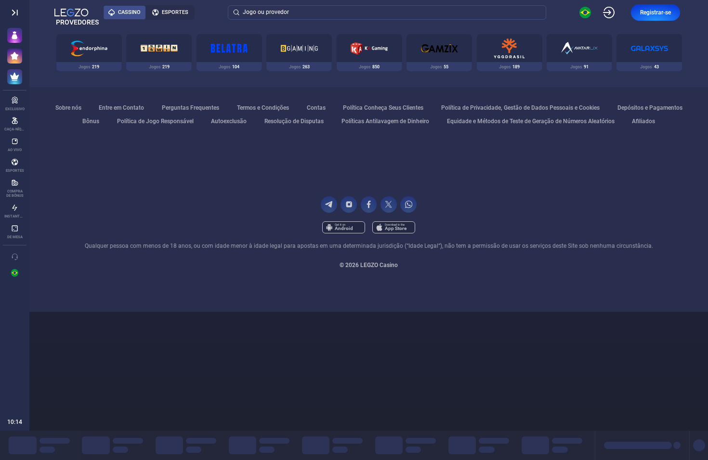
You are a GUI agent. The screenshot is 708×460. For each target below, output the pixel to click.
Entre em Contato (121, 107)
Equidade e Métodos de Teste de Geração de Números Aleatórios (531, 121)
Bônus (90, 121)
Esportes (175, 12)
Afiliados (643, 121)
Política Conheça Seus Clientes (383, 107)
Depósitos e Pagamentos (649, 107)
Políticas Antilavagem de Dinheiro (385, 121)
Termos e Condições (263, 107)
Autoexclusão (229, 121)
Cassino (129, 12)
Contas (316, 107)
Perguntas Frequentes (190, 107)
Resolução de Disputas (294, 121)
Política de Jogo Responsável (155, 121)
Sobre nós (68, 107)
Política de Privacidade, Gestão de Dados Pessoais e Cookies (520, 107)
